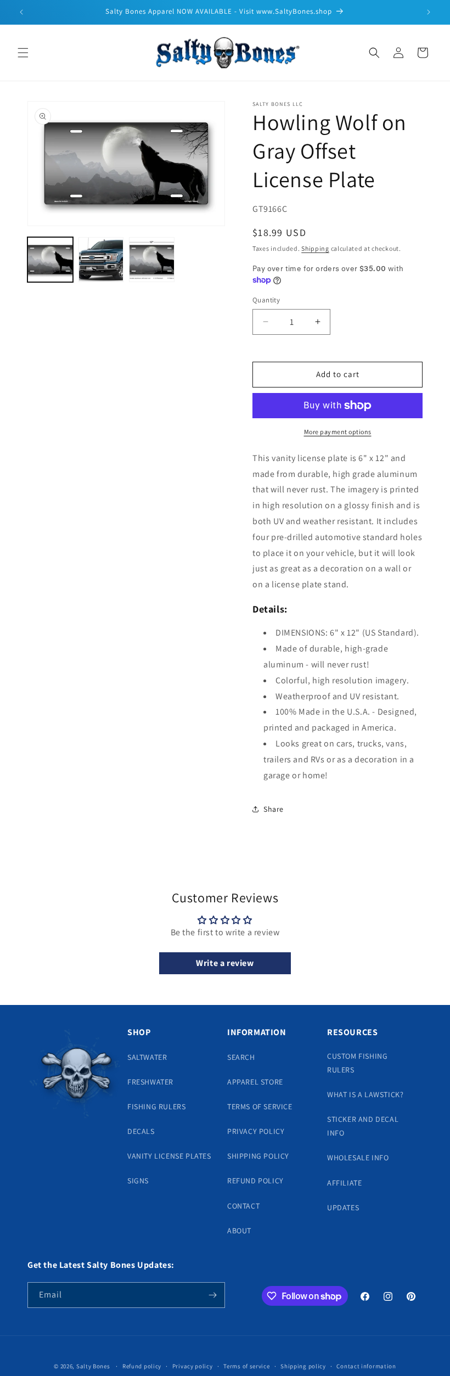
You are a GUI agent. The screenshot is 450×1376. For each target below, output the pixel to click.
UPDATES (343, 1207)
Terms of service (246, 1366)
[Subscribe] (212, 1295)
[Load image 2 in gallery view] (101, 260)
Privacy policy (192, 1366)
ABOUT (239, 1230)
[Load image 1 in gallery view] (50, 260)
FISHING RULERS (156, 1106)
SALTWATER (147, 1057)
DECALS (141, 1131)
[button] (23, 53)
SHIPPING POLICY (258, 1156)
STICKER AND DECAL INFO (362, 1126)
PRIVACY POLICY (255, 1131)
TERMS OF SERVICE (259, 1106)
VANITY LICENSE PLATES (169, 1156)
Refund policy (141, 1366)
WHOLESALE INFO (358, 1157)
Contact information (366, 1366)
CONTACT (243, 1206)
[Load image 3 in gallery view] (152, 260)
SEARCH (241, 1057)
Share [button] (273, 809)
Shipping (315, 248)
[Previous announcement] (21, 12)
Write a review (225, 963)
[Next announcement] (429, 12)
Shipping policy (303, 1366)
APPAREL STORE (255, 1082)
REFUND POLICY (255, 1181)
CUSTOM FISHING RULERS (357, 1063)
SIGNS (138, 1181)
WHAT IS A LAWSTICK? (365, 1094)
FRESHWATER (150, 1082)
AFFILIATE (344, 1183)
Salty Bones (93, 1366)
